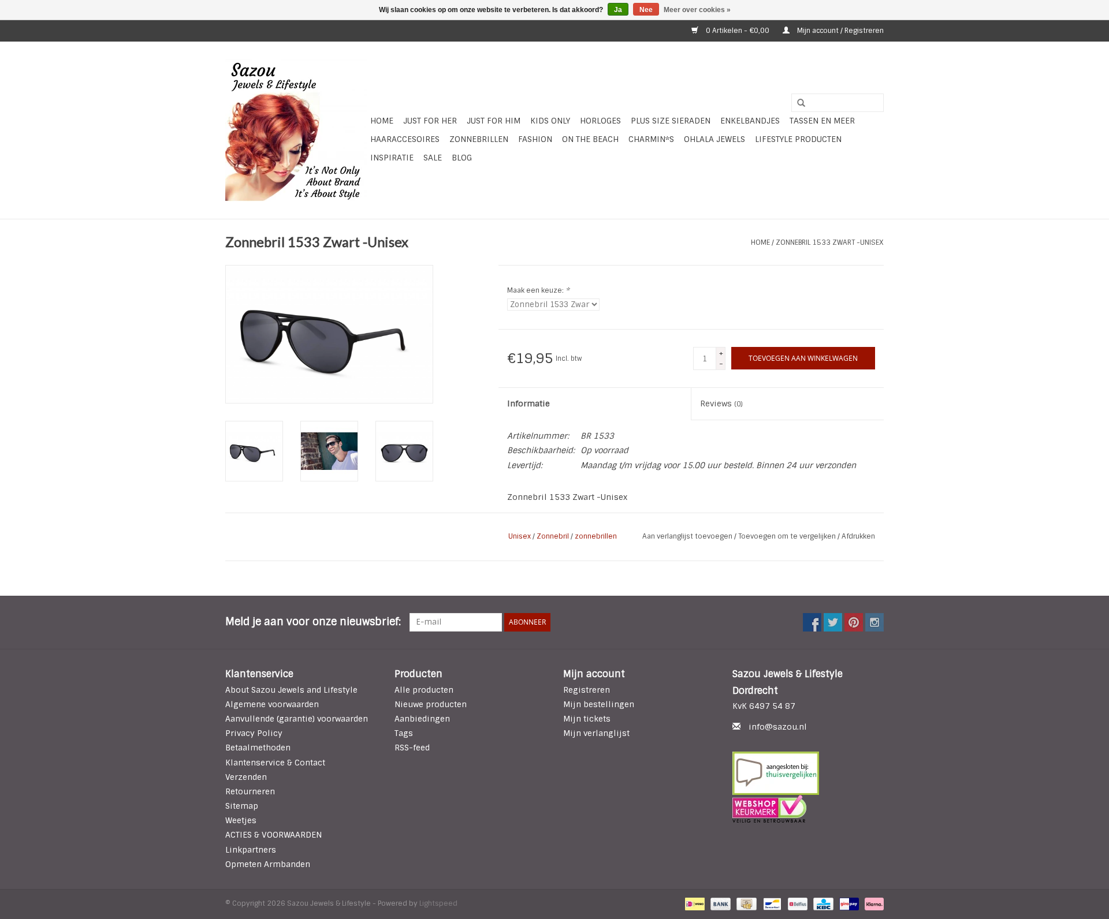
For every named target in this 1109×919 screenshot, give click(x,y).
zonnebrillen (596, 536)
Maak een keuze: (538, 290)
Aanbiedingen (422, 718)
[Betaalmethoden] (693, 903)
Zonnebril (553, 536)
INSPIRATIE (392, 157)
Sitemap (241, 806)
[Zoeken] (797, 103)
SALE (432, 157)
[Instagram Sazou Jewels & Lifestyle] (874, 622)
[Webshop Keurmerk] (808, 809)
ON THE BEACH (590, 139)
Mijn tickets (587, 718)
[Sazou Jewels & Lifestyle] (296, 130)
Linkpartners (250, 850)
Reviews (721, 403)
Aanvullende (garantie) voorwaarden (296, 718)
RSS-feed (412, 747)
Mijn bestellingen (598, 704)
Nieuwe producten (431, 704)
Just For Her (430, 120)
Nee (646, 10)
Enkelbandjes (750, 120)
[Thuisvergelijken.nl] (808, 773)
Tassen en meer (822, 120)
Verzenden (246, 777)
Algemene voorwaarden (272, 704)
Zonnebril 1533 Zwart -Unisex (830, 242)
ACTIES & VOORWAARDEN (273, 835)
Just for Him (493, 120)
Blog (462, 157)
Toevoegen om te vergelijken (788, 536)
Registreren (586, 690)
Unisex (519, 536)
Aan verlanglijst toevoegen (688, 536)
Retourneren (250, 791)
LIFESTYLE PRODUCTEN (798, 139)
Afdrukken (858, 536)
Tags (404, 733)
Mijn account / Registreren (839, 30)
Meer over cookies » (697, 10)
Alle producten (424, 690)
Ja (618, 10)
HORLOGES (600, 120)
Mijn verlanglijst (596, 733)
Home (381, 120)
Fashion (535, 139)
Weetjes (240, 820)
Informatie (528, 403)
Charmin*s (651, 139)
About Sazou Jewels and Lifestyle (291, 690)
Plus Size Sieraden (670, 120)
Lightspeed (438, 903)
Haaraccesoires (405, 139)
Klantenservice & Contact (275, 762)
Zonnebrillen (478, 139)
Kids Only (550, 120)
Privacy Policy (253, 733)
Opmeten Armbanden (267, 864)
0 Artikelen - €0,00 (737, 30)
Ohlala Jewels (714, 139)
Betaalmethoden (258, 747)
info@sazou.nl (778, 727)
